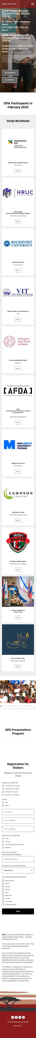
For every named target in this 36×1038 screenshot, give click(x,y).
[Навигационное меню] (32, 4)
